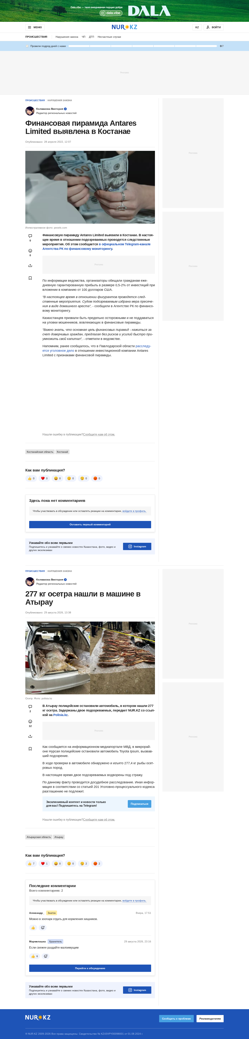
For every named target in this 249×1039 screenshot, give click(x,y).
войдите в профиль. (134, 510)
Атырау (59, 837)
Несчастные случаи (109, 36)
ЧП (83, 36)
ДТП (91, 36)
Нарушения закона (67, 36)
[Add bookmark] (30, 278)
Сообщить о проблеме (176, 1018)
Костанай (62, 451)
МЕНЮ (38, 27)
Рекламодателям (210, 1018)
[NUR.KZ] (124, 27)
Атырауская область (39, 837)
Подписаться (139, 803)
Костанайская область (40, 451)
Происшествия (36, 36)
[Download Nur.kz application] (124, 11)
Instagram (140, 546)
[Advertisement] (124, 72)
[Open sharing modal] (30, 265)
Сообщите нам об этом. (99, 434)
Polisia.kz (60, 715)
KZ (197, 27)
